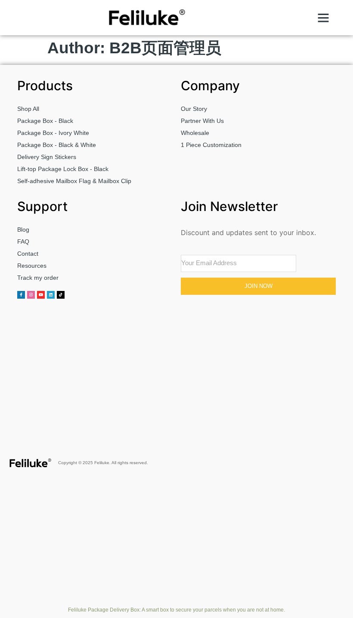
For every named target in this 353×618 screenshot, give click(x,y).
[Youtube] (41, 295)
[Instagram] (31, 295)
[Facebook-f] (21, 295)
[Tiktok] (61, 295)
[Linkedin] (51, 295)
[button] (323, 18)
